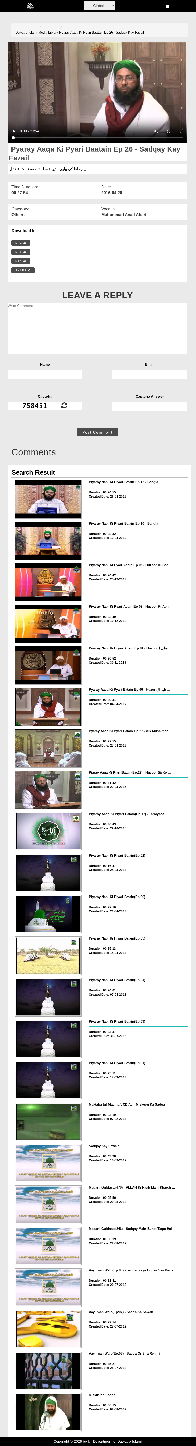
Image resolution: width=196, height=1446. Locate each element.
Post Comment (97, 432)
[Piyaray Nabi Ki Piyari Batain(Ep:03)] (48, 1039)
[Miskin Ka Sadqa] (48, 1412)
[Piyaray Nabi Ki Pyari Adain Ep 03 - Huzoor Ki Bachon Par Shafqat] (48, 582)
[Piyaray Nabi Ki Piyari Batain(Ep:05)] (48, 955)
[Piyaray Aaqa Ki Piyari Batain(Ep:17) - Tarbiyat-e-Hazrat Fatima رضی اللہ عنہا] (48, 831)
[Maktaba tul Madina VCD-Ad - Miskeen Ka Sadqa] (48, 1122)
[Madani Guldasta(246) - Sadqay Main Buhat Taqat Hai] (48, 1246)
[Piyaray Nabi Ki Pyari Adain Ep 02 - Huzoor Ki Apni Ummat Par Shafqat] (48, 624)
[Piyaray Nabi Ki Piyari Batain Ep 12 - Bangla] (48, 499)
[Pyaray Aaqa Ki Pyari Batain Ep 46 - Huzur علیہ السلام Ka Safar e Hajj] (48, 707)
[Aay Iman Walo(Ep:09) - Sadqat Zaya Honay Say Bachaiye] (48, 1287)
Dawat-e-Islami (26, 32)
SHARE (21, 270)
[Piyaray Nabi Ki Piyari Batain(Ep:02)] (48, 873)
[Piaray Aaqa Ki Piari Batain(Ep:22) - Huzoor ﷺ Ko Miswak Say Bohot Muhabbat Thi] (48, 790)
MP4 (19, 243)
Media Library (48, 32)
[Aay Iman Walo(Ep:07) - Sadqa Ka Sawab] (48, 1329)
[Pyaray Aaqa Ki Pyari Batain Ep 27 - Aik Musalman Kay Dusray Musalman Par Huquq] (48, 748)
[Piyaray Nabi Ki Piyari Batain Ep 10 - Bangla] (48, 541)
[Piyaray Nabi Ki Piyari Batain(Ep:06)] (48, 914)
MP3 (19, 252)
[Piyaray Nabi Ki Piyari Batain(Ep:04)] (48, 997)
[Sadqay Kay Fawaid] (48, 1163)
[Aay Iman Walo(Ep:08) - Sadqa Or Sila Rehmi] (48, 1371)
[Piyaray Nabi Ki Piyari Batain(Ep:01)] (48, 1080)
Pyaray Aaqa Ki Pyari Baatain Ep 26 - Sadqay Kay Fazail (101, 32)
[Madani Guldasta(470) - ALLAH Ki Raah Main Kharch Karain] (48, 1204)
